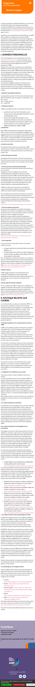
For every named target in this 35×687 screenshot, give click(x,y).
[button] (16, 669)
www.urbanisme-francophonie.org (9, 60)
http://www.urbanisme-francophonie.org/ (20, 30)
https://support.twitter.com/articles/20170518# (15, 499)
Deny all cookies (20, 684)
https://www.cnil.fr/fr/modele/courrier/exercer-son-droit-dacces (17, 204)
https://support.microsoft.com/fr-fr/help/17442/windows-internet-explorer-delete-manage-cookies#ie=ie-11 (18, 589)
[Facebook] (20, 676)
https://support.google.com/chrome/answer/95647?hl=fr (18, 581)
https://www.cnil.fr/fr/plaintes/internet (15, 294)
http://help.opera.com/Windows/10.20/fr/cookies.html (17, 595)
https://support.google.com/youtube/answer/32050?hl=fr (18, 507)
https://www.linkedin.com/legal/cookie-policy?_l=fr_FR (18, 491)
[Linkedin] (24, 676)
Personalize (30, 684)
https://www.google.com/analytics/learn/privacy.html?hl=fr (19, 466)
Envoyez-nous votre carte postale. (10, 639)
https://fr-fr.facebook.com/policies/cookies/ (15, 485)
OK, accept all (7, 684)
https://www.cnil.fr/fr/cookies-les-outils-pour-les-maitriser (15, 604)
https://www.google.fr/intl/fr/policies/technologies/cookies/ (19, 513)
